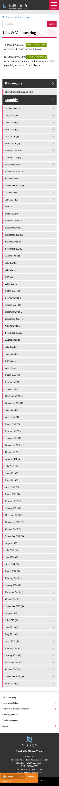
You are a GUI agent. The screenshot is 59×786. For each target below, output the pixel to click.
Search (52, 24)
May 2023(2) (11, 361)
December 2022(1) (14, 396)
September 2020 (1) (14, 536)
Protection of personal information (15, 709)
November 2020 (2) (14, 522)
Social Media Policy (10, 703)
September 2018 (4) (14, 676)
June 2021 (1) (11, 473)
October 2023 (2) (13, 325)
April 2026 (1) (12, 136)
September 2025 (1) (14, 185)
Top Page (6, 17)
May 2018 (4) (11, 683)
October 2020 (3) (13, 529)
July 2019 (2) (11, 620)
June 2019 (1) (11, 627)
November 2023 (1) (14, 319)
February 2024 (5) (13, 297)
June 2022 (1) (11, 410)
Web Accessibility (9, 697)
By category (14, 83)
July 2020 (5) (11, 550)
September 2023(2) (14, 333)
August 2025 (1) (12, 192)
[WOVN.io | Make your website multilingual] (31, 777)
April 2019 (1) (12, 641)
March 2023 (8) (12, 374)
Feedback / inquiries (10, 720)
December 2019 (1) (14, 592)
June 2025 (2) (11, 199)
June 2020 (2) (11, 557)
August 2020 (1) (12, 543)
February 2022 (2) (13, 431)
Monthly (11, 100)
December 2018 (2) (14, 662)
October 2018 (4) (13, 669)
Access (5, 726)
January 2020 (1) (13, 585)
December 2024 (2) (14, 227)
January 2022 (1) (13, 438)
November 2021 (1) (14, 445)
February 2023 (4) (13, 382)
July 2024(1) (11, 262)
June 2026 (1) (11, 122)
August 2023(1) (12, 339)
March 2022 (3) (12, 424)
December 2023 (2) (14, 311)
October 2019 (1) (13, 599)
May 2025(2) (11, 206)
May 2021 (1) (11, 480)
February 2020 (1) (13, 578)
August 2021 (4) (12, 459)
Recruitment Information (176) (19, 92)
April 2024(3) (11, 283)
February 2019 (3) (13, 648)
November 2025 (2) (14, 171)
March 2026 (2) (12, 143)
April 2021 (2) (12, 487)
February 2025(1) (13, 220)
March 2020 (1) (12, 571)
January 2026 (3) (13, 157)
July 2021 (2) (11, 466)
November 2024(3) (14, 234)
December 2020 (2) (14, 515)
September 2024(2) (14, 248)
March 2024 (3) (12, 290)
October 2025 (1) (13, 178)
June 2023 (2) (11, 354)
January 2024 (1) (13, 305)
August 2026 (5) (12, 108)
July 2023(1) (11, 347)
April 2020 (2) (12, 564)
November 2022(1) (14, 403)
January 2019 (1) (13, 655)
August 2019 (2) (12, 613)
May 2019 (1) (11, 634)
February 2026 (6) (13, 150)
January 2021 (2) (13, 508)
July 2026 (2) (11, 115)
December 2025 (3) (14, 164)
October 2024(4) (13, 241)
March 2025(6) (12, 213)
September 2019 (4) (14, 606)
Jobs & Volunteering (22, 17)
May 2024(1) (11, 276)
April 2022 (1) (12, 417)
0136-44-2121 (25, 763)
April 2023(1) (11, 368)
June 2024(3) (11, 269)
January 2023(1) (12, 389)
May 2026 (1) (11, 129)
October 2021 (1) (13, 452)
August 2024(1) (12, 255)
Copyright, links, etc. (10, 714)
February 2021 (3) (13, 501)
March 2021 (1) (12, 494)
